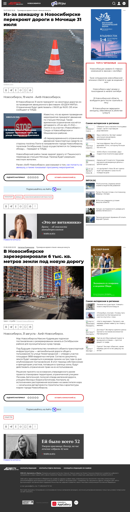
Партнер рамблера (42, 502)
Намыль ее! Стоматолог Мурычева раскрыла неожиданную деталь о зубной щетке (110, 162)
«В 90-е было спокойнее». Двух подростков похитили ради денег (110, 153)
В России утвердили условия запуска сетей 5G (107, 201)
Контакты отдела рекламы (50, 468)
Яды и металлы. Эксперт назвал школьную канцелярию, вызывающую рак (109, 137)
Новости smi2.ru (12, 239)
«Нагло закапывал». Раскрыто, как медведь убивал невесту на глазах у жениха (111, 323)
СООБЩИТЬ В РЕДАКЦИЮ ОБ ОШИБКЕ (77, 468)
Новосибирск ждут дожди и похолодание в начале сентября (106, 90)
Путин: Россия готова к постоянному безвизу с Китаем (111, 193)
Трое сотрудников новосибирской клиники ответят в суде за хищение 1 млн (106, 80)
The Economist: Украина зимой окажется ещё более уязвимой (108, 184)
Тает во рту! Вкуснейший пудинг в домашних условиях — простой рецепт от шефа (110, 340)
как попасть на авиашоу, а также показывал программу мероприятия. (49, 166)
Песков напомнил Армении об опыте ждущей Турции (111, 218)
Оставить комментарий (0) (65, 177)
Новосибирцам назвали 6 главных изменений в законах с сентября (106, 70)
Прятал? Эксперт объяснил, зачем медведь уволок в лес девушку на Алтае (110, 349)
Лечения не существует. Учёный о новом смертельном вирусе (110, 306)
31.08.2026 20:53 (10, 247)
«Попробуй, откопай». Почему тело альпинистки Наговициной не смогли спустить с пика (111, 315)
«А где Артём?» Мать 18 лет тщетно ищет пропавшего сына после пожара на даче (110, 171)
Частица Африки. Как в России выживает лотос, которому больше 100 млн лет (111, 145)
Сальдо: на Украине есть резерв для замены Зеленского (110, 210)
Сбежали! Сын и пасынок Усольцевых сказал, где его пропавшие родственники (111, 129)
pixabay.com (8, 84)
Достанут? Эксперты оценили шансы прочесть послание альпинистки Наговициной (111, 332)
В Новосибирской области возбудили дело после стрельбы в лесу (106, 100)
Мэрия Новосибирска (25, 321)
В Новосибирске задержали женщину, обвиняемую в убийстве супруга (106, 110)
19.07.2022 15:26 (9, 10)
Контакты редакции (28, 468)
